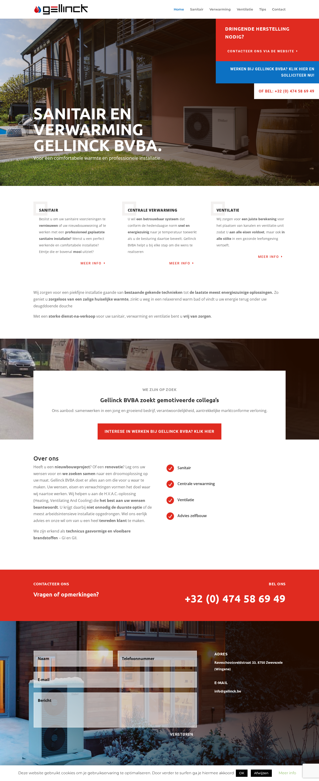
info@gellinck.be (227, 691)
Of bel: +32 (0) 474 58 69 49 (286, 91)
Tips (262, 9)
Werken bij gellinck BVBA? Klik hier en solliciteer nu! (272, 72)
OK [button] (241, 773)
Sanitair (196, 9)
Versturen (181, 734)
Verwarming (220, 9)
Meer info (91, 263)
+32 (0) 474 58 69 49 (235, 598)
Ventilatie (245, 9)
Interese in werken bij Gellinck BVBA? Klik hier (159, 431)
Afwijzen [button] (261, 773)
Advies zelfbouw (192, 515)
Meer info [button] (287, 773)
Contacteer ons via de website (260, 51)
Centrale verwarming (196, 483)
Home (179, 9)
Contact (279, 9)
